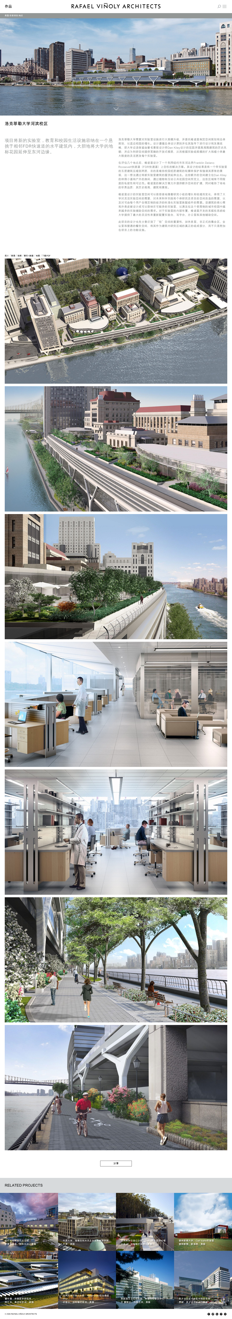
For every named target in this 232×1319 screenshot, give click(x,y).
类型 (7, 15)
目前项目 (14, 15)
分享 (116, 1163)
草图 (13, 256)
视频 (20, 256)
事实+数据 (29, 256)
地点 (21, 15)
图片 (7, 256)
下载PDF (46, 256)
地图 (38, 256)
